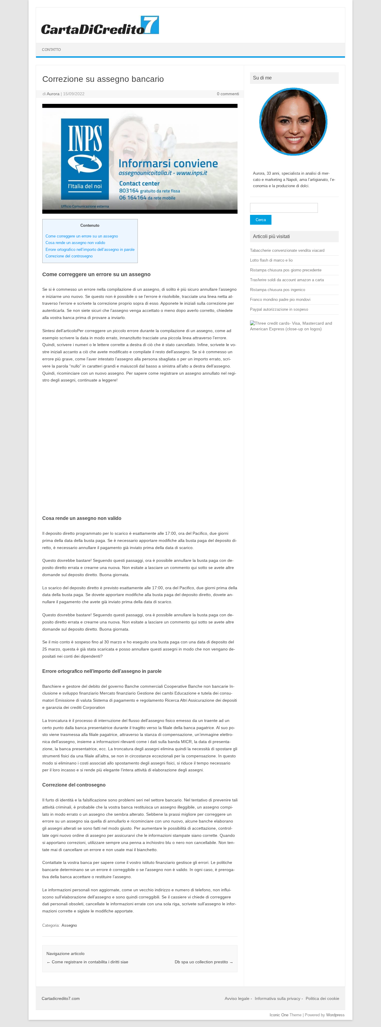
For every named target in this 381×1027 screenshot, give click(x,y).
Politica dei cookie (322, 998)
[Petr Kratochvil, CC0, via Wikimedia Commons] (294, 329)
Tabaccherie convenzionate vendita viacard (287, 250)
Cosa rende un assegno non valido (75, 242)
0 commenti (228, 93)
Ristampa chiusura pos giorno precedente (285, 270)
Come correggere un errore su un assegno (82, 236)
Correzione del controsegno (69, 256)
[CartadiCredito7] (100, 32)
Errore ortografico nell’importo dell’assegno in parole (90, 249)
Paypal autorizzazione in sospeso (279, 309)
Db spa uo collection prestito (204, 961)
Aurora (53, 93)
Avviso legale (237, 998)
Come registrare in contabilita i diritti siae (87, 961)
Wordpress (335, 1015)
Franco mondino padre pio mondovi (280, 299)
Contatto (51, 50)
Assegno (69, 925)
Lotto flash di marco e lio (271, 260)
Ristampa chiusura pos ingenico (277, 289)
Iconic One (279, 1015)
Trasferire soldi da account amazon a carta (287, 280)
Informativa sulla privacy (277, 998)
